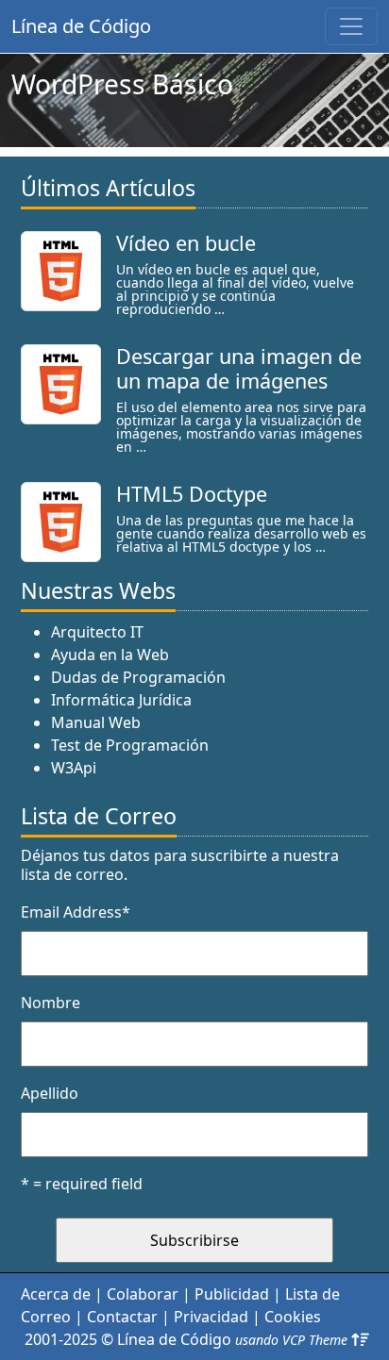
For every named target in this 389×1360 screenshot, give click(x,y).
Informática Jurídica (121, 699)
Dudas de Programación (138, 677)
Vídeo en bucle (186, 243)
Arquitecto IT (97, 632)
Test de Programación (130, 745)
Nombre (50, 1002)
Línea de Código (81, 26)
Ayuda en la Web (110, 654)
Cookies (292, 1316)
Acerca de (56, 1294)
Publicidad (231, 1294)
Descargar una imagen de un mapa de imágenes (239, 368)
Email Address (75, 912)
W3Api (73, 767)
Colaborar (142, 1294)
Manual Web (96, 722)
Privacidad (211, 1316)
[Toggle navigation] (351, 26)
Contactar (122, 1316)
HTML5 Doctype (191, 493)
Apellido (49, 1093)
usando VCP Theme (291, 1340)
